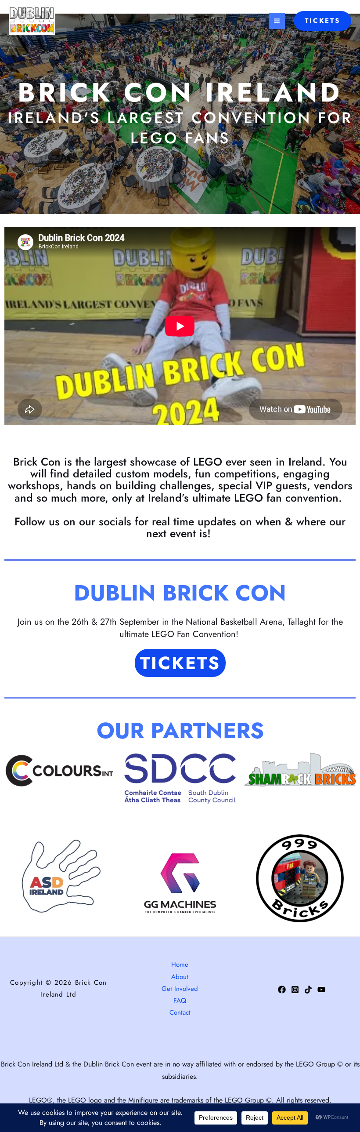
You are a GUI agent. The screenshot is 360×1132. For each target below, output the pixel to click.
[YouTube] (321, 990)
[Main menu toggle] (277, 21)
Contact (180, 1012)
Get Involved (180, 989)
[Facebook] (282, 990)
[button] (322, 21)
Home (179, 964)
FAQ (179, 1000)
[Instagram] (295, 990)
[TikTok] (308, 990)
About (179, 977)
